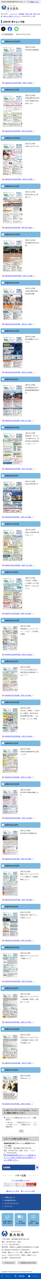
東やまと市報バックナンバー (12, 16)
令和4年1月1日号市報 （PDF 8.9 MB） (17, 1104)
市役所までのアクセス (28, 1263)
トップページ (13, 14)
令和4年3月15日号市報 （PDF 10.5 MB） (18, 900)
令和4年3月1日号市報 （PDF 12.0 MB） (18, 940)
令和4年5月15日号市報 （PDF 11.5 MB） (18, 736)
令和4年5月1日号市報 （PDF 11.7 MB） (18, 777)
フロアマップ (9, 1263)
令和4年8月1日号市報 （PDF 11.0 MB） (18, 517)
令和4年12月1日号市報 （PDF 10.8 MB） (18, 131)
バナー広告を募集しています (20, 1180)
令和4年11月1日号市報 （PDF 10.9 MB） (18, 227)
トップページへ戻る (29, 1191)
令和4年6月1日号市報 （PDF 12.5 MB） (18, 695)
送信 (21, 1131)
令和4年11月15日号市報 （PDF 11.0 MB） (18, 179)
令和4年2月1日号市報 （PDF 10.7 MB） (18, 1022)
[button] (20, 1167)
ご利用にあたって (9, 1197)
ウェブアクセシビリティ (11, 1203)
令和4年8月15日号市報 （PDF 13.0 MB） (18, 469)
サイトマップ (8, 1206)
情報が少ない (26, 1124)
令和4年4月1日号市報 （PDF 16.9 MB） (18, 859)
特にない (11, 1122)
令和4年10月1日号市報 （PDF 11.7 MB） (18, 324)
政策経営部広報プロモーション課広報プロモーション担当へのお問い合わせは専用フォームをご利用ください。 (20, 1157)
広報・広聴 (28, 14)
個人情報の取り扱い (10, 1200)
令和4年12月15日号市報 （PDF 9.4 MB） (18, 83)
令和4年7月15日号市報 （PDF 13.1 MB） (18, 565)
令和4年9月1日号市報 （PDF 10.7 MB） (18, 420)
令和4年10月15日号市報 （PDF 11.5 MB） (19, 276)
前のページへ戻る (13, 1191)
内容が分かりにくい (24, 1122)
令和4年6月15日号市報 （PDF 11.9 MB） (18, 654)
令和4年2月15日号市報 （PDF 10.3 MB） (18, 981)
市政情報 (21, 14)
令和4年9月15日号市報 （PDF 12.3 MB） (18, 372)
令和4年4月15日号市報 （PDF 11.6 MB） (18, 818)
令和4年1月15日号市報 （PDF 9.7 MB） (18, 1063)
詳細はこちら (34, 2)
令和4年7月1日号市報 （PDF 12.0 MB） (18, 613)
